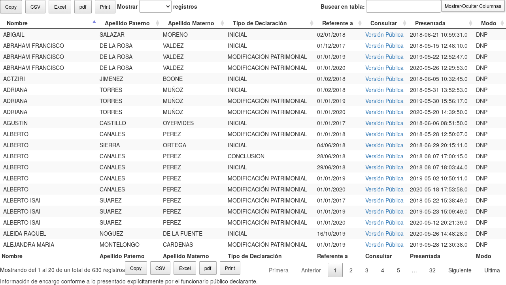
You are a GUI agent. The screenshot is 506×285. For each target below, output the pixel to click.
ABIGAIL (13, 34)
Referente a (337, 23)
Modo (489, 23)
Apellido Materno (191, 23)
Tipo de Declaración (260, 23)
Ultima (492, 270)
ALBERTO (15, 134)
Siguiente (460, 270)
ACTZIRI (13, 78)
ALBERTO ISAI (21, 200)
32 (432, 270)
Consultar (383, 23)
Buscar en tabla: (343, 6)
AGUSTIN (15, 123)
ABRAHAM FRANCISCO (33, 45)
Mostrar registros (157, 6)
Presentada (430, 23)
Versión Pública (384, 34)
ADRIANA (14, 90)
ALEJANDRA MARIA (28, 244)
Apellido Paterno (127, 23)
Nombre (17, 23)
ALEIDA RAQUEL (24, 233)
